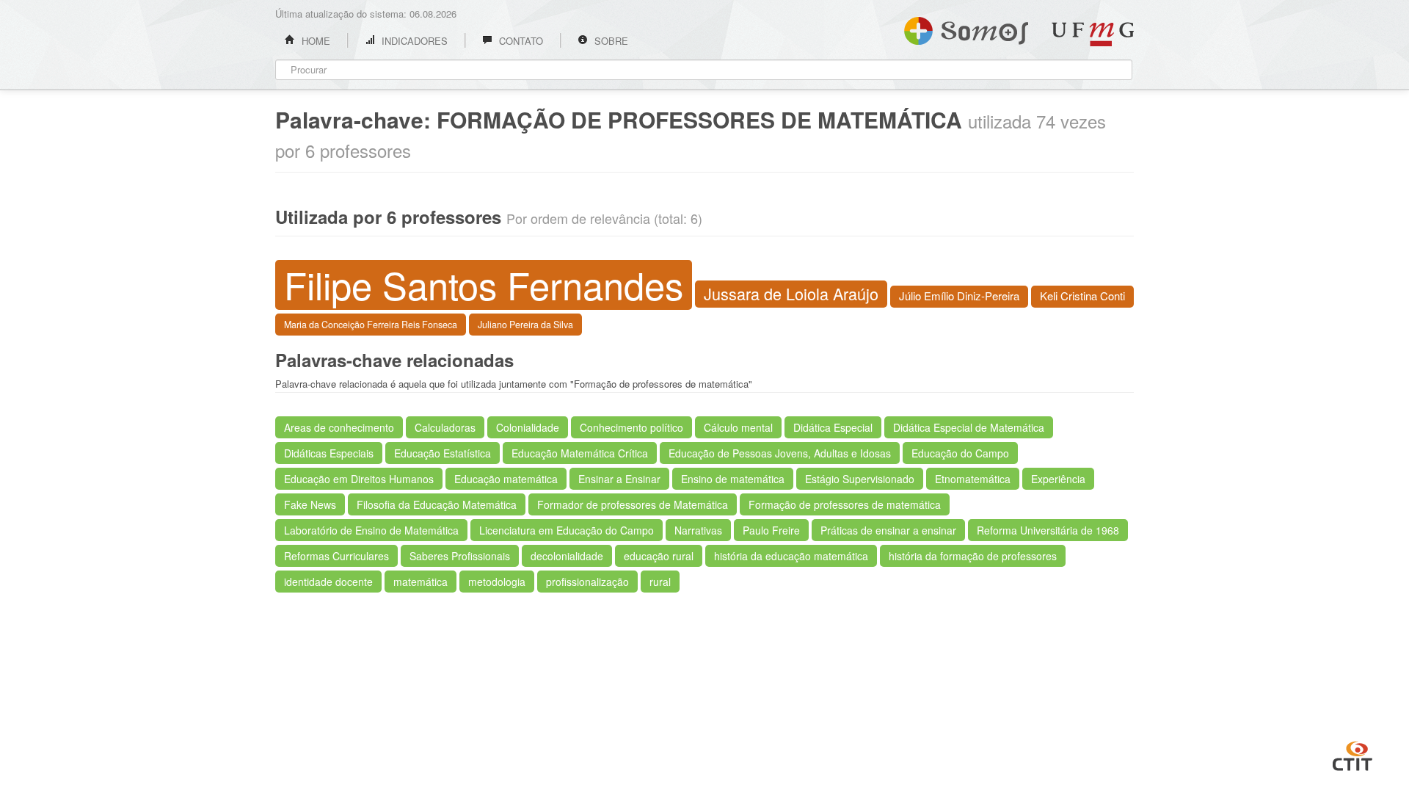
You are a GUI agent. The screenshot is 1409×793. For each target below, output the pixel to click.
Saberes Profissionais (459, 555)
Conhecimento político (631, 427)
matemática (420, 581)
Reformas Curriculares (336, 555)
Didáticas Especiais (329, 453)
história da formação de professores (973, 555)
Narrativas (698, 530)
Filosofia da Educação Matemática (437, 504)
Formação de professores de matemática (845, 504)
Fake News (310, 504)
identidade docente (328, 581)
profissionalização (587, 581)
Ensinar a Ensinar (619, 478)
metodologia (496, 581)
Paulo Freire (771, 530)
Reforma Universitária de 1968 (1048, 530)
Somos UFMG (966, 27)
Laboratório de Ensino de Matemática (371, 530)
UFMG (1093, 34)
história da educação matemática (791, 555)
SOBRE (609, 41)
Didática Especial (833, 427)
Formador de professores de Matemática (632, 504)
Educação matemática (506, 478)
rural (660, 581)
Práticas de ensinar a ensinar (888, 530)
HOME (314, 41)
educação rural (658, 555)
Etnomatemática (973, 478)
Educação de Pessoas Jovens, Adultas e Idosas (780, 453)
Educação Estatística (442, 453)
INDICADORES (413, 41)
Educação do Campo (960, 453)
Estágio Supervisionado (859, 478)
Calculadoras (445, 427)
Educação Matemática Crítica (579, 453)
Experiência (1058, 478)
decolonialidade (567, 555)
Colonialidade (527, 427)
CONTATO (519, 41)
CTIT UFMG (1352, 754)
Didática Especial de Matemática (968, 427)
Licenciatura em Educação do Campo (566, 530)
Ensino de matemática (732, 478)
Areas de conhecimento (339, 427)
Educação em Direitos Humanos (359, 478)
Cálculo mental (738, 427)
